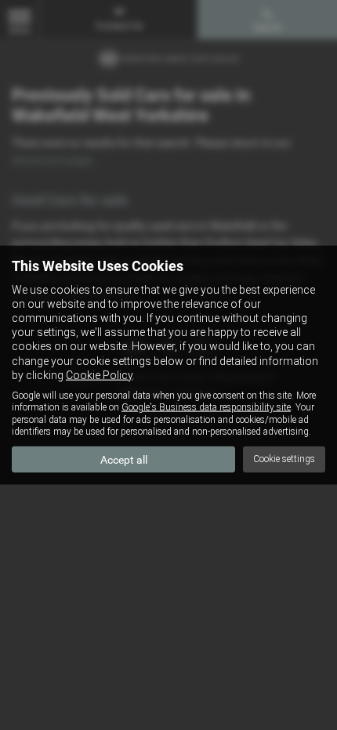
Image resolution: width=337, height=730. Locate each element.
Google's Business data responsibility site (206, 407)
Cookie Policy (99, 374)
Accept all (123, 459)
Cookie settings (284, 459)
